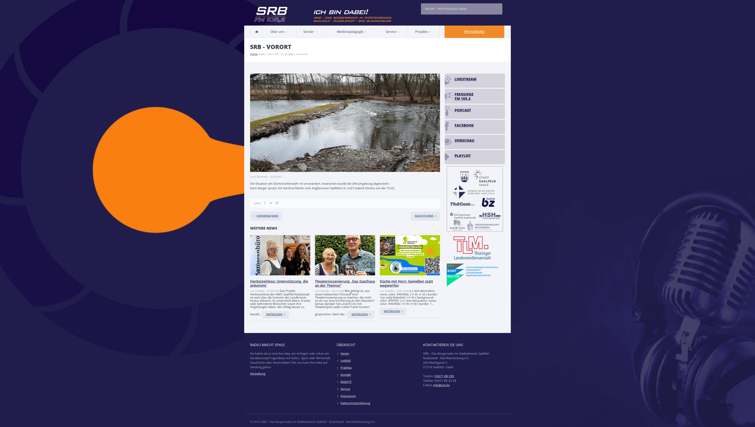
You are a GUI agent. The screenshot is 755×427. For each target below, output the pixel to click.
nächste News (424, 216)
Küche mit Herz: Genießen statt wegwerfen (406, 283)
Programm (474, 31)
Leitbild (271, 37)
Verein (345, 353)
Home (253, 54)
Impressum (348, 396)
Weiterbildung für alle (397, 37)
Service (345, 389)
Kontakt (346, 375)
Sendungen (307, 37)
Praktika (346, 368)
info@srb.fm (441, 385)
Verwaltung (257, 373)
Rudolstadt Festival (424, 37)
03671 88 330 (444, 376)
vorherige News (267, 216)
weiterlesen (274, 314)
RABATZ (335, 37)
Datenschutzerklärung (355, 403)
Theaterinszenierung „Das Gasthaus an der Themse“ (345, 283)
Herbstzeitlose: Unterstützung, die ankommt (279, 283)
